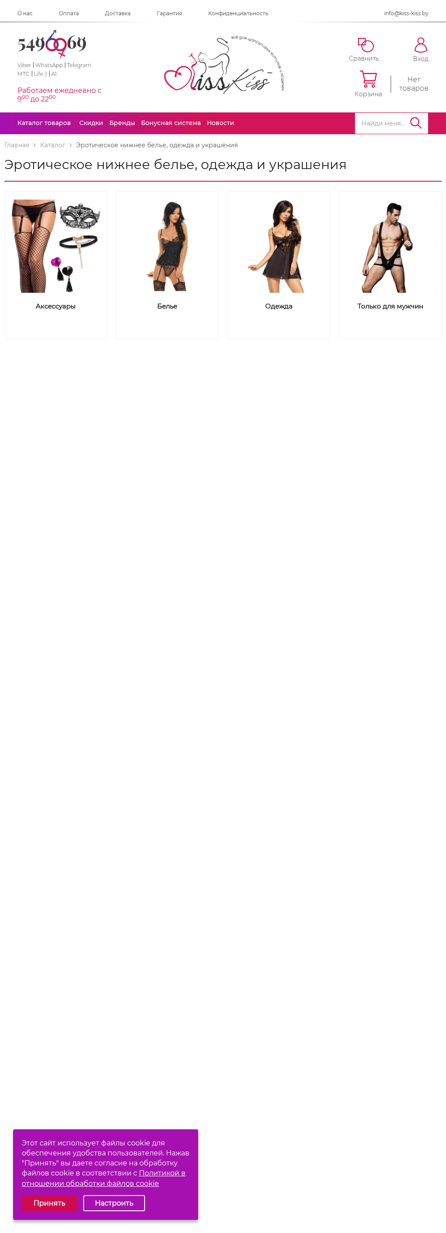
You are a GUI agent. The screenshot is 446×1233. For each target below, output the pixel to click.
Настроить (114, 1203)
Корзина (368, 94)
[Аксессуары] (55, 246)
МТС (23, 74)
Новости (220, 123)
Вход (421, 58)
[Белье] (167, 246)
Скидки (91, 123)
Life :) (40, 74)
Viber (24, 65)
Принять (49, 1203)
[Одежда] (278, 246)
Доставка (118, 13)
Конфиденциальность (238, 13)
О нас (25, 13)
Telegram (79, 65)
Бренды (122, 123)
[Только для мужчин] (390, 246)
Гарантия (169, 13)
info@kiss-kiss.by (406, 13)
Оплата (69, 13)
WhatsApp (49, 65)
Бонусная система (171, 123)
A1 (54, 74)
